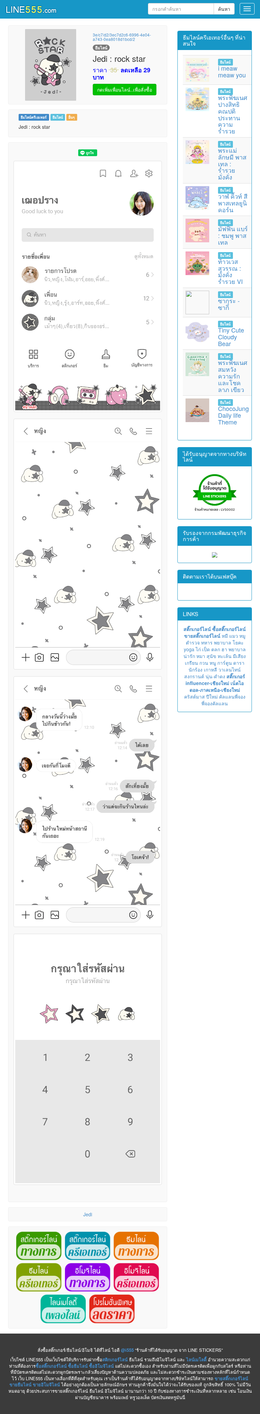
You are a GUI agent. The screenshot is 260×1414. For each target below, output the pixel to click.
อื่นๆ (71, 117)
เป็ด (206, 649)
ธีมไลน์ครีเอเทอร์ (34, 117)
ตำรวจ (193, 642)
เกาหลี (210, 669)
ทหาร (207, 642)
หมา (200, 656)
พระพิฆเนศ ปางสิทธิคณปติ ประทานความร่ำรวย (232, 114)
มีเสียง (239, 656)
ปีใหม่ (212, 696)
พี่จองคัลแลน (214, 703)
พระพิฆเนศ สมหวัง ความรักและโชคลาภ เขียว (232, 375)
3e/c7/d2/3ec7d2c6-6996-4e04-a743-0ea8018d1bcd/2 (122, 37)
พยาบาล (222, 642)
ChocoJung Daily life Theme (233, 415)
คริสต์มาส (194, 696)
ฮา (224, 649)
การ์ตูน (224, 662)
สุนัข (211, 656)
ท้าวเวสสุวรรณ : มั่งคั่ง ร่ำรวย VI (230, 271)
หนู (213, 662)
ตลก (215, 649)
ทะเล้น (225, 656)
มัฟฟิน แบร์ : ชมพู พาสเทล (233, 235)
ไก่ (198, 649)
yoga (189, 649)
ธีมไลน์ (57, 117)
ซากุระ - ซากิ (229, 304)
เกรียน (191, 662)
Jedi (87, 1214)
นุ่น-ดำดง (215, 676)
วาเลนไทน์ (229, 669)
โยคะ (238, 642)
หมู (242, 635)
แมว (233, 635)
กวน (203, 662)
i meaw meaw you (232, 71)
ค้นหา (224, 8)
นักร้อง (195, 669)
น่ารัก (189, 656)
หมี (225, 635)
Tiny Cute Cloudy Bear (231, 336)
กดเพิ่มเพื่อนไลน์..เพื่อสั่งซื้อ (124, 89)
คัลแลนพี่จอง (232, 696)
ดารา (238, 662)
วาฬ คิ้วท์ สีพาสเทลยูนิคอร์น (232, 203)
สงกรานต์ (194, 676)
